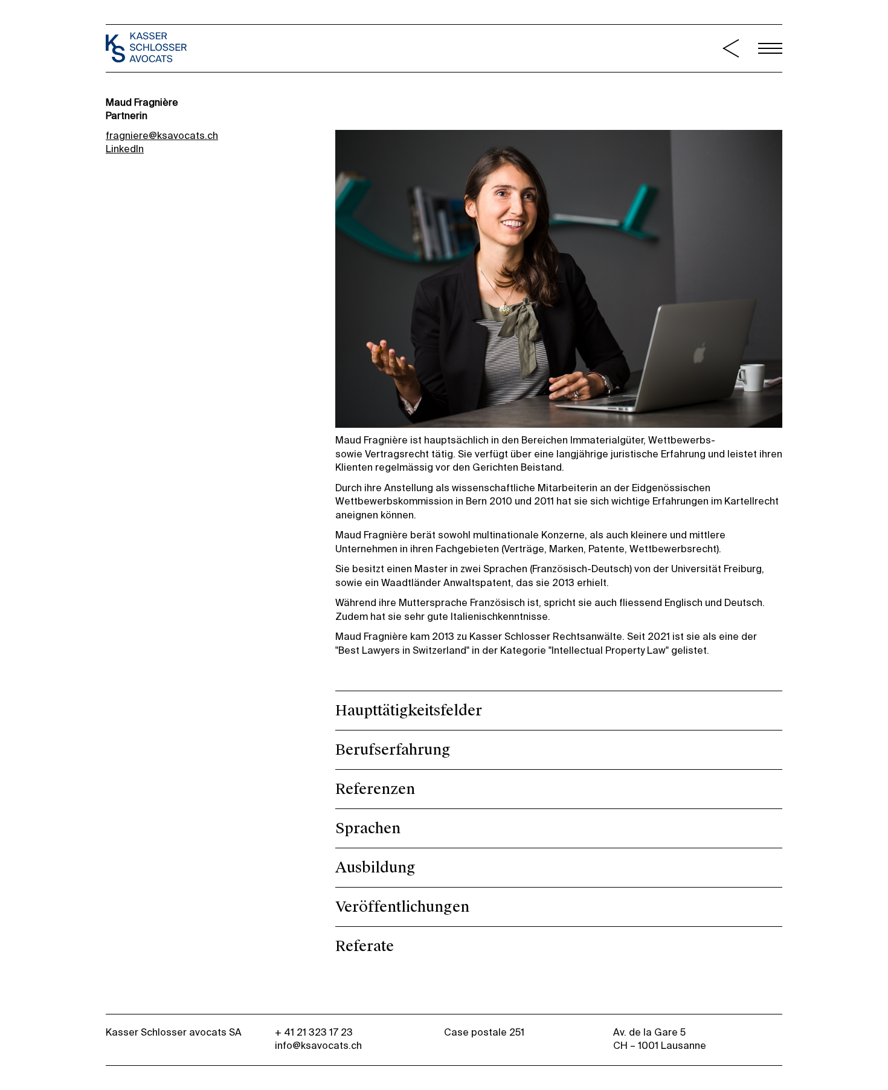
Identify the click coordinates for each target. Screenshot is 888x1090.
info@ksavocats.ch (318, 1046)
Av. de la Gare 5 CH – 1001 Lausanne (659, 1039)
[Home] (146, 49)
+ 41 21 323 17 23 (314, 1033)
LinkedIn (125, 150)
